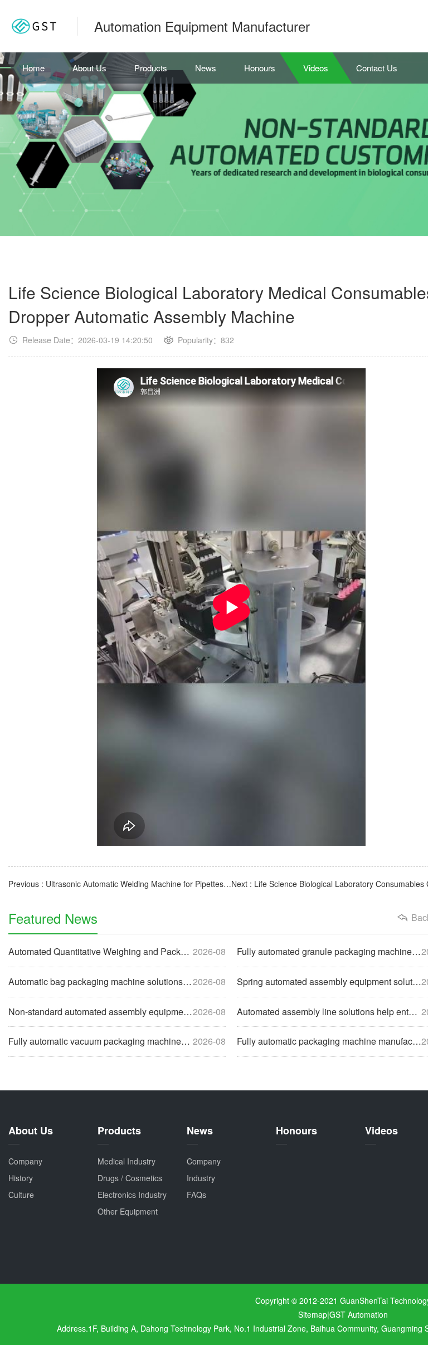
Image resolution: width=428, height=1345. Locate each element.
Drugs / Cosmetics (130, 1177)
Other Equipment (128, 1211)
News (205, 68)
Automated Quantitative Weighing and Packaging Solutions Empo (117, 952)
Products (150, 68)
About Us (89, 68)
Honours (259, 68)
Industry (201, 1177)
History (20, 1177)
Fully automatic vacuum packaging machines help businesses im (117, 1041)
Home (33, 68)
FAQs (196, 1194)
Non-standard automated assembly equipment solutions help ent (117, 1012)
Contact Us (376, 68)
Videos (315, 68)
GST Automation (358, 1314)
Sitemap (312, 1314)
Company (25, 1161)
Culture (21, 1194)
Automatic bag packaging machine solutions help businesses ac (117, 982)
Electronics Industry (132, 1194)
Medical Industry (126, 1161)
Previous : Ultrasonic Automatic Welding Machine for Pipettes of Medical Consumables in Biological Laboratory (119, 883)
